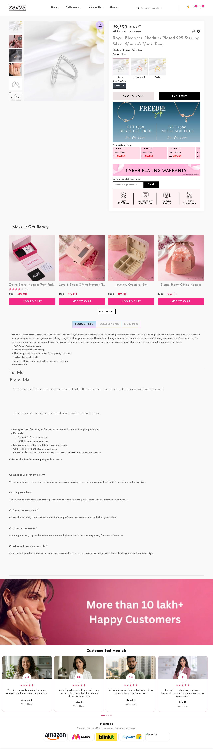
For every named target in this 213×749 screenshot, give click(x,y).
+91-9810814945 (75, 453)
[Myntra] (81, 737)
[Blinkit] (106, 737)
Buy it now (179, 96)
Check (151, 184)
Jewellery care (108, 324)
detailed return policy (35, 459)
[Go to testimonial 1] (103, 715)
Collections (73, 8)
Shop (54, 8)
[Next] (19, 97)
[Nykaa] (157, 737)
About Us (95, 8)
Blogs (113, 8)
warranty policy (92, 535)
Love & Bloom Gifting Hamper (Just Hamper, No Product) (98, 284)
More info (131, 324)
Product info (84, 324)
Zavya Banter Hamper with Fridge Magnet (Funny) (44, 284)
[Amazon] (55, 737)
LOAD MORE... (106, 312)
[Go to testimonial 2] (106, 715)
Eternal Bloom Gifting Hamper (180, 284)
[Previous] (12, 97)
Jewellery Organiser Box (131, 284)
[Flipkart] (132, 737)
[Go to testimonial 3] (108, 715)
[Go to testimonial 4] (111, 715)
